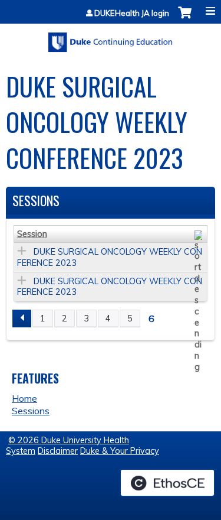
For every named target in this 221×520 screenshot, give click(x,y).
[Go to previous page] (21, 318)
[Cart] (185, 18)
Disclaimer (58, 451)
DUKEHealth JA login (131, 13)
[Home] (110, 38)
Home (24, 398)
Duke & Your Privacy (119, 451)
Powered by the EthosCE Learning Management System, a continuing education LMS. (167, 483)
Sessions (31, 411)
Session (32, 234)
